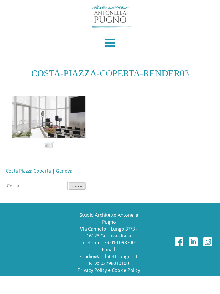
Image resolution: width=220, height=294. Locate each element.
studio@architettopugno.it (109, 256)
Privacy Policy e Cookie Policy (109, 270)
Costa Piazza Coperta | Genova (39, 171)
